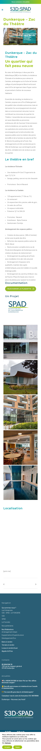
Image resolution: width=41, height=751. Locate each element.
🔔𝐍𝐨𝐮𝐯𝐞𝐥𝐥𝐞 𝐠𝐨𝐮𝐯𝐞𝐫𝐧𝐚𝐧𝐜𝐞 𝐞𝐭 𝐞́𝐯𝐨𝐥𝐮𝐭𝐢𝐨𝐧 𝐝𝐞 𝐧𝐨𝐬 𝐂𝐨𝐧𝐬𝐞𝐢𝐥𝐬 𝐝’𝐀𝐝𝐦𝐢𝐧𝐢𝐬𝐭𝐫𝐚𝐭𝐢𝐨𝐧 (19, 687)
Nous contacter (17, 2)
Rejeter (17, 747)
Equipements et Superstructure (13, 635)
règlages (8, 743)
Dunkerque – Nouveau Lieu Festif (13, 699)
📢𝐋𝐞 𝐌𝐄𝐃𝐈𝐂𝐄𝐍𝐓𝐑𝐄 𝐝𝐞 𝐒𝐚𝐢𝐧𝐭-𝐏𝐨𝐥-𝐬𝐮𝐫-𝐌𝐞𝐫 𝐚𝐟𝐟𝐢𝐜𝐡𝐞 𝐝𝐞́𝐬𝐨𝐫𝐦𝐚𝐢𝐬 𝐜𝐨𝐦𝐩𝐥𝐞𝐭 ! (19, 681)
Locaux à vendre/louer (10, 648)
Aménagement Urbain (9, 632)
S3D (3, 616)
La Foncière (6, 622)
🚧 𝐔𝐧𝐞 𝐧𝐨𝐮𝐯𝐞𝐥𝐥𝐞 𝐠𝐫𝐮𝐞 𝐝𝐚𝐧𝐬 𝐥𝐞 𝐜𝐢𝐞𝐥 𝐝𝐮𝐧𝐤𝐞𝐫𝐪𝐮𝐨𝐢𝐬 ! (17, 692)
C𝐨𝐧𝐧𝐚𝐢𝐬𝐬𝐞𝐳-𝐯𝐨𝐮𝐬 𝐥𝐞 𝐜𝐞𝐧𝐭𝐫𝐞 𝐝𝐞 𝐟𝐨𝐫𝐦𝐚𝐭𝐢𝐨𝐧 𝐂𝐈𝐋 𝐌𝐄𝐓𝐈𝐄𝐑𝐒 (20, 696)
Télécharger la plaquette (19, 289)
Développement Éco (9, 638)
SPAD (4, 619)
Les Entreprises (7, 610)
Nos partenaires (7, 626)
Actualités (26, 2)
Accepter (7, 747)
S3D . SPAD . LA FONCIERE (11, 613)
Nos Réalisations (8, 629)
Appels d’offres (7, 651)
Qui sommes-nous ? (9, 608)
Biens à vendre (7, 642)
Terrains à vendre (8, 645)
